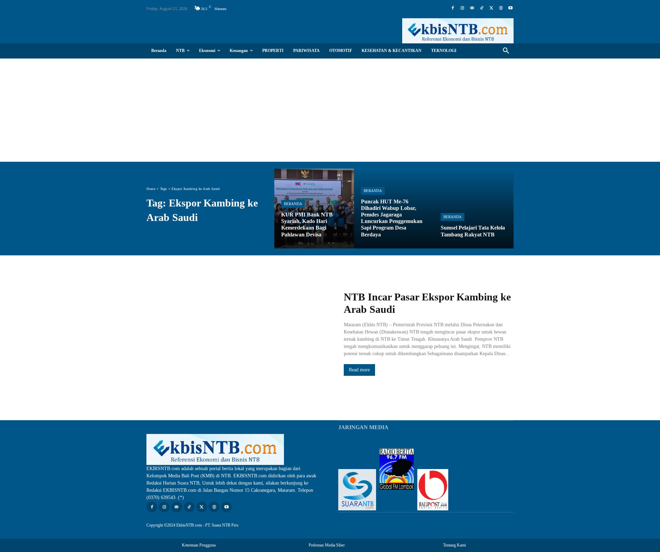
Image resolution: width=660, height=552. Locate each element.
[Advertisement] (330, 110)
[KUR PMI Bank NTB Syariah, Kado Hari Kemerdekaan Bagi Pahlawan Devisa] (314, 208)
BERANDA (293, 204)
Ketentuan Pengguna (199, 545)
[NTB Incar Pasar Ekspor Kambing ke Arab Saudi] (238, 333)
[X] (491, 8)
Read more (359, 369)
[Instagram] (462, 8)
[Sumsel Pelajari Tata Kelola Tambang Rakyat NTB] (474, 208)
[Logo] (458, 30)
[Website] (501, 8)
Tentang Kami (454, 545)
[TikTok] (481, 8)
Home (150, 189)
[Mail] (472, 8)
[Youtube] (510, 8)
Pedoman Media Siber (327, 545)
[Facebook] (453, 8)
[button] (506, 51)
